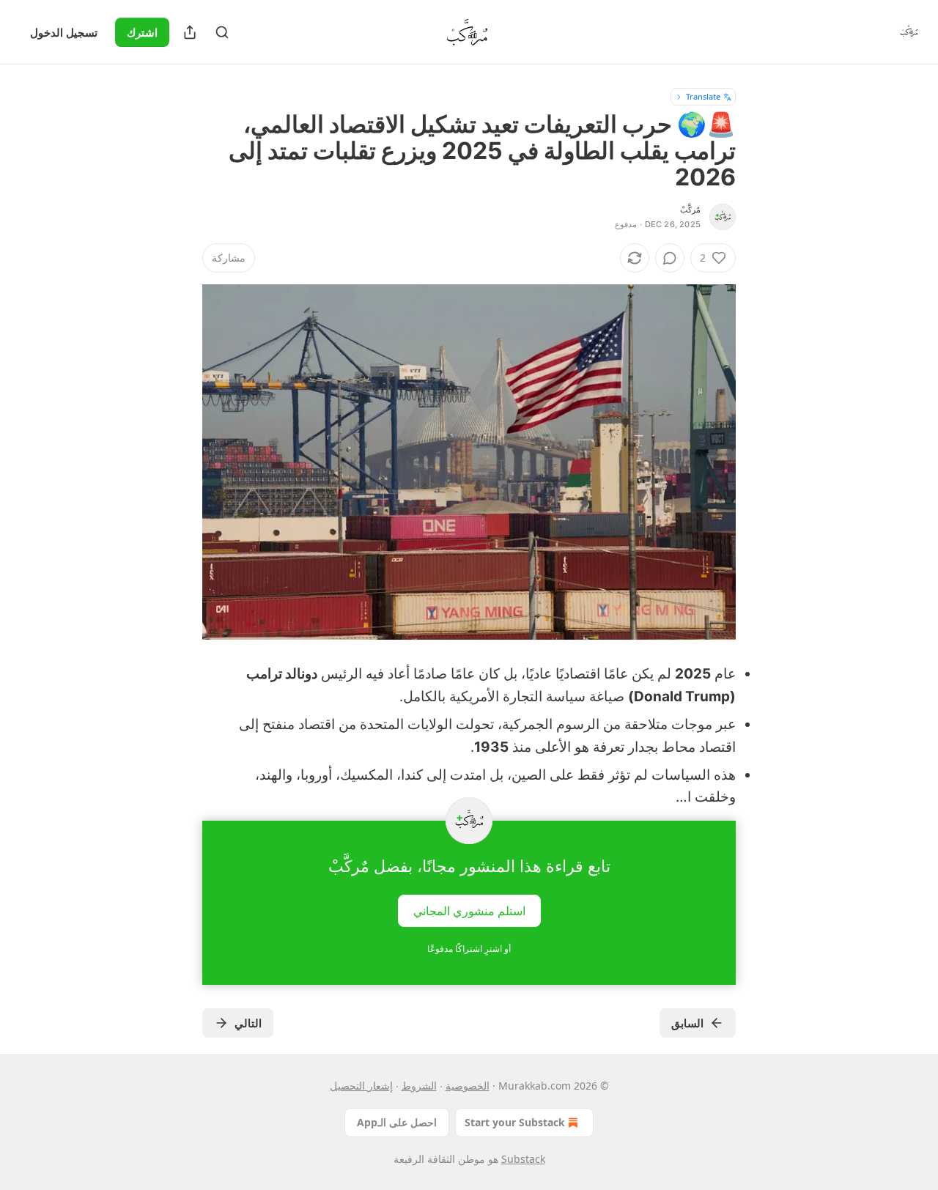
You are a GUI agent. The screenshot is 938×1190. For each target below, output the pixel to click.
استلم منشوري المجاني (469, 910)
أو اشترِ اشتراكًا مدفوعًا (469, 948)
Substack (523, 1159)
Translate (703, 96)
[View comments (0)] (669, 258)
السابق (687, 1023)
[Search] (222, 32)
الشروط (419, 1086)
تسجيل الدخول (63, 32)
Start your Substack (515, 1122)
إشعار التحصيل (361, 1086)
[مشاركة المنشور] (189, 32)
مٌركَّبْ (690, 209)
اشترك (142, 32)
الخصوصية (468, 1086)
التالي (248, 1023)
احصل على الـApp (397, 1122)
